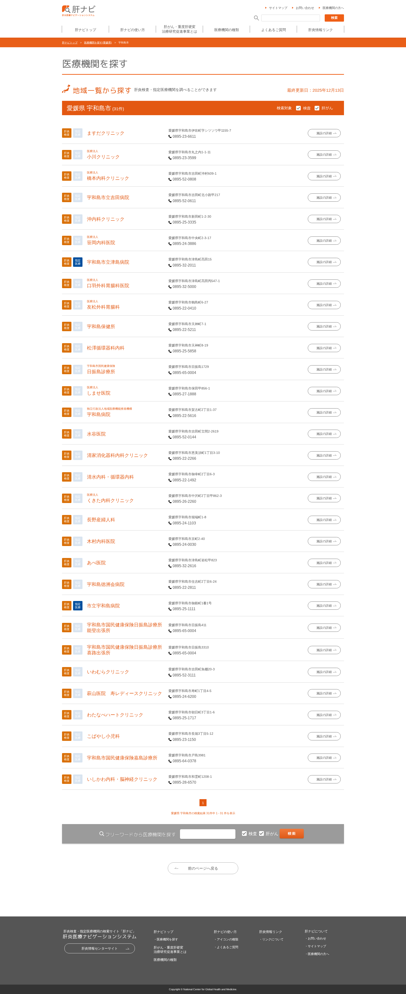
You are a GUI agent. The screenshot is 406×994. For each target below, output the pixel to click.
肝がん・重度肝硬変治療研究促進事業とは (179, 29)
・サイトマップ (315, 946)
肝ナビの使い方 (132, 30)
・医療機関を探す (166, 939)
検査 (253, 833)
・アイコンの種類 (226, 939)
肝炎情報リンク (320, 30)
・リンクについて (271, 939)
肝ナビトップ (85, 30)
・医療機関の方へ (317, 954)
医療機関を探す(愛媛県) (98, 42)
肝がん (273, 833)
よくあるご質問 (273, 30)
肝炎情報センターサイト (100, 948)
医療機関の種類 (226, 30)
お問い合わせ (305, 8)
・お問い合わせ (315, 938)
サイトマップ (278, 8)
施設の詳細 (324, 133)
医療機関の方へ (333, 8)
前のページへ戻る (203, 868)
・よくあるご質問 (226, 947)
